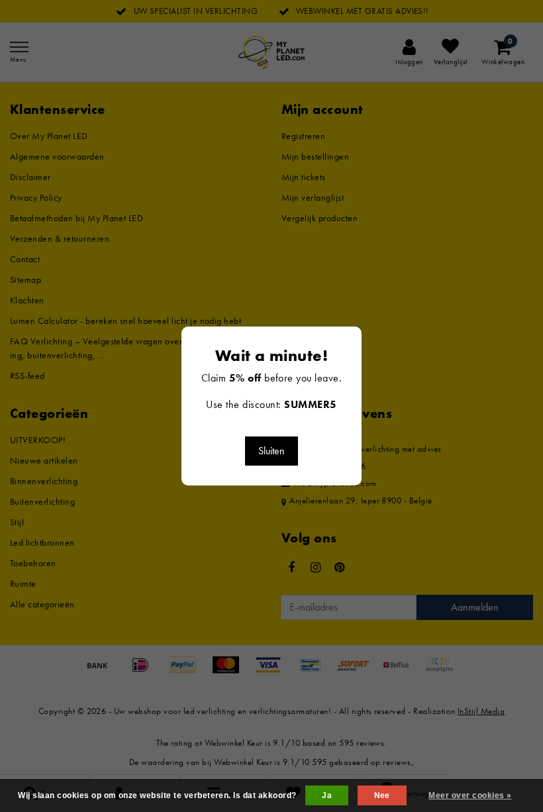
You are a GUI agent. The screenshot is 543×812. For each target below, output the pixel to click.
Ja (327, 795)
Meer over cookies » (469, 795)
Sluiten (271, 451)
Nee (382, 795)
